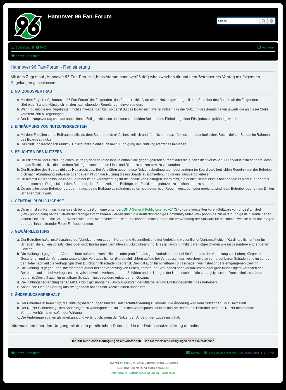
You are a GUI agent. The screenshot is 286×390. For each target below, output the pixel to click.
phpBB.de (162, 367)
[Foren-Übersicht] (28, 24)
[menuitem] (40, 47)
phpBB (128, 362)
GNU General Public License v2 (147, 209)
